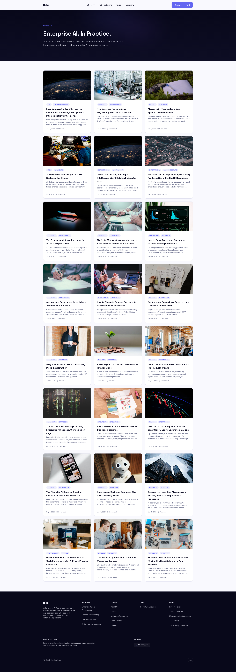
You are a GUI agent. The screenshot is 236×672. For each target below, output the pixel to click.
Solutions (88, 5)
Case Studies (116, 621)
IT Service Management (91, 624)
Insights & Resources (119, 616)
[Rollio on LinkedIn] (190, 660)
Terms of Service (176, 611)
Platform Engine (105, 5)
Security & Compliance (149, 607)
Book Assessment (182, 5)
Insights (119, 5)
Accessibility (174, 621)
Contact (114, 625)
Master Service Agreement (180, 616)
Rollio (46, 5)
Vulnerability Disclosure (178, 625)
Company (130, 5)
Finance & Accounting (90, 615)
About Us (114, 607)
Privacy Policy (175, 607)
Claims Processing (89, 619)
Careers (114, 611)
